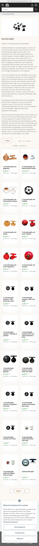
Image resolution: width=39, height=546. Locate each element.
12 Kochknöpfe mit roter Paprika (28, 233)
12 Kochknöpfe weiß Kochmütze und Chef (28, 438)
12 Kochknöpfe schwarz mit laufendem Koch (29, 404)
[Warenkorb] (35, 5)
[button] (32, 5)
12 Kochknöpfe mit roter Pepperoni (9, 266)
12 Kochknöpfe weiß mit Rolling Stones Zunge (8, 473)
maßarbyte (17, 543)
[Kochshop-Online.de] (7, 5)
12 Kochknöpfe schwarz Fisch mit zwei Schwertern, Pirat (28, 334)
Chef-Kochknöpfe (28, 471)
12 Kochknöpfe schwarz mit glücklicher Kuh (10, 404)
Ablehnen (20, 538)
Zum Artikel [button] (10, 177)
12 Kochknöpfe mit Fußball (28, 200)
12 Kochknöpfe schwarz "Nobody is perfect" (10, 333)
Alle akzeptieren (19, 527)
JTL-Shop (30, 543)
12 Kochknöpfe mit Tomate (28, 266)
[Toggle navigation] (3, 5)
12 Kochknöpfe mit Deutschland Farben (29, 167)
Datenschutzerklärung (10, 522)
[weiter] (27, 491)
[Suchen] (36, 9)
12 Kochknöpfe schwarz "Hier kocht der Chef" (8, 299)
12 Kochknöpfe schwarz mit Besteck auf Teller (27, 370)
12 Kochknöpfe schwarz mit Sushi (9, 438)
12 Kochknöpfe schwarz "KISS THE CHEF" (28, 299)
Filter (8, 141)
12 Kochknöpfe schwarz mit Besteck (8, 370)
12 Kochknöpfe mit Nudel (9, 233)
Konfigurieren (20, 533)
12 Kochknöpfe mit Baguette (9, 167)
